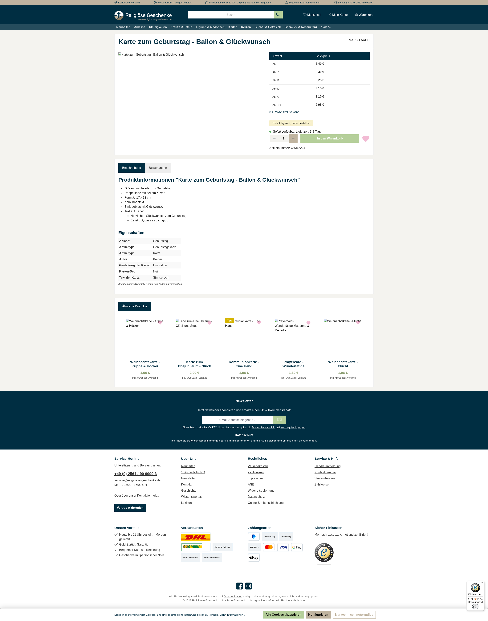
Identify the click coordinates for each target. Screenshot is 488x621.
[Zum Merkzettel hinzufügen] (366, 138)
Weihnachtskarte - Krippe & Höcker (145, 364)
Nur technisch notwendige (354, 614)
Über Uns (188, 459)
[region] (190, 93)
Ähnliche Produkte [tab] (134, 306)
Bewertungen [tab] (158, 167)
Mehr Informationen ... (232, 614)
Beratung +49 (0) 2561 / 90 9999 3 (356, 2)
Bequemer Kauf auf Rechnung (304, 2)
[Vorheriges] (121, 349)
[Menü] (482, 583)
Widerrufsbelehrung (261, 490)
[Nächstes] (367, 349)
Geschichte (188, 490)
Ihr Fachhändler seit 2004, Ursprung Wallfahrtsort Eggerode (240, 2)
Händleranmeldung (328, 466)
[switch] (475, 606)
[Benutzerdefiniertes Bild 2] (196, 547)
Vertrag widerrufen (130, 507)
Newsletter (188, 478)
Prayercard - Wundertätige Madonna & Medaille (293, 364)
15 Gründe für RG (193, 472)
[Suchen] (278, 15)
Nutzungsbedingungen (293, 427)
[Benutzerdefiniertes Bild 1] (196, 536)
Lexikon (186, 502)
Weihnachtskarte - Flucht (343, 364)
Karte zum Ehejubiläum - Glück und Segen (194, 364)
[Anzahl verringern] (274, 138)
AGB (263, 440)
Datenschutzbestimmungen (203, 440)
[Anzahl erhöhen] (293, 138)
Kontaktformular (147, 495)
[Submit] (279, 420)
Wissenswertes (191, 496)
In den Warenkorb (330, 138)
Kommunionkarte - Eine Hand (244, 364)
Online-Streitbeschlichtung (266, 502)
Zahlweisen (256, 472)
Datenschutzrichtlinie (263, 427)
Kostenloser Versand (129, 2)
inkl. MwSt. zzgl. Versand (284, 111)
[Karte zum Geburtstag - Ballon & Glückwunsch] (190, 93)
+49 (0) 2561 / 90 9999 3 (135, 474)
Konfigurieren (318, 614)
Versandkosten (258, 466)
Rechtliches (257, 459)
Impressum (255, 478)
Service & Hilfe (327, 459)
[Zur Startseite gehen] (143, 16)
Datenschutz (256, 496)
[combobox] (231, 15)
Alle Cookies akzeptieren (283, 614)
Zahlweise (322, 484)
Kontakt (186, 484)
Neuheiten (188, 466)
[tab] (131, 168)
